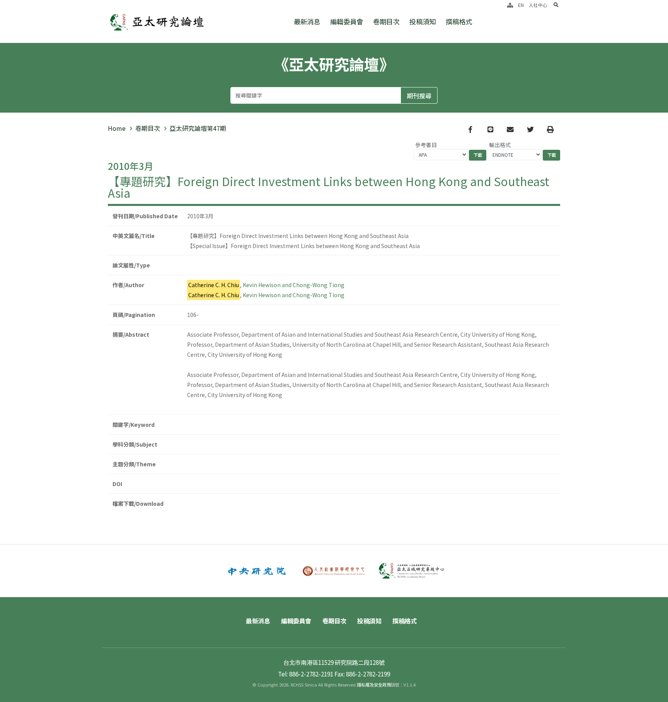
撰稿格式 (459, 21)
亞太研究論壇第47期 (198, 128)
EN (521, 5)
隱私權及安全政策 (374, 684)
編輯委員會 (346, 21)
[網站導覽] (510, 5)
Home (117, 128)
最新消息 (307, 21)
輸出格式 (500, 145)
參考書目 (426, 145)
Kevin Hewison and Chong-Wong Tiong (293, 285)
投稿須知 (422, 21)
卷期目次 (386, 21)
